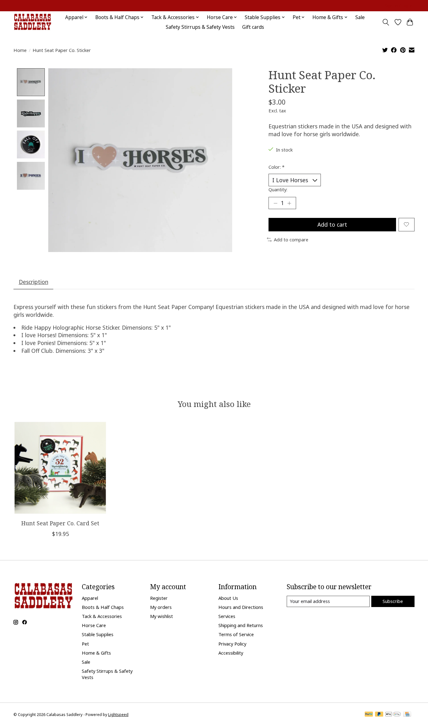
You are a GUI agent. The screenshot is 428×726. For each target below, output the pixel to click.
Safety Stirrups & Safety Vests (200, 27)
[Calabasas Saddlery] (32, 22)
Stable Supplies (97, 634)
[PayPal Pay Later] (379, 715)
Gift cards (253, 27)
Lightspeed (118, 714)
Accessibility (230, 653)
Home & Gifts (96, 653)
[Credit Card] (407, 715)
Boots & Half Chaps (103, 607)
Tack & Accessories (102, 616)
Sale (360, 17)
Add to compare (291, 239)
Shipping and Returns (240, 625)
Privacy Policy (232, 644)
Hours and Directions (240, 607)
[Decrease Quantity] (275, 202)
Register (159, 598)
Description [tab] (33, 282)
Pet (85, 644)
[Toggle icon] (385, 22)
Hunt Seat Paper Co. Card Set (60, 523)
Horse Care (94, 625)
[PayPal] (369, 715)
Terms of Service (236, 634)
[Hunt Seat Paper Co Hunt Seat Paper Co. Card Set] (60, 468)
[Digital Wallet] (393, 715)
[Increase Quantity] (289, 202)
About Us (228, 598)
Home (20, 50)
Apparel (90, 598)
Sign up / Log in (399, 5)
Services (226, 616)
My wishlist (161, 616)
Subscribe (393, 601)
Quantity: (278, 189)
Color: (276, 167)
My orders (161, 607)
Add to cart (332, 224)
